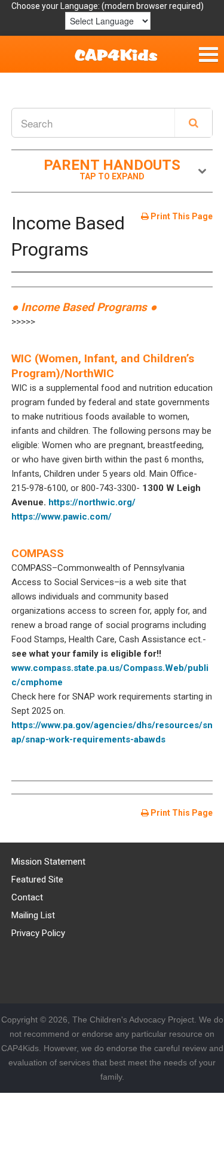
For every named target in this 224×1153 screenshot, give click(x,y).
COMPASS (37, 553)
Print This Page (181, 216)
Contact (27, 897)
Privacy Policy (38, 933)
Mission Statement (48, 861)
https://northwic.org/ (92, 502)
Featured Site (37, 879)
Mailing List (33, 915)
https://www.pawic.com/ (61, 516)
